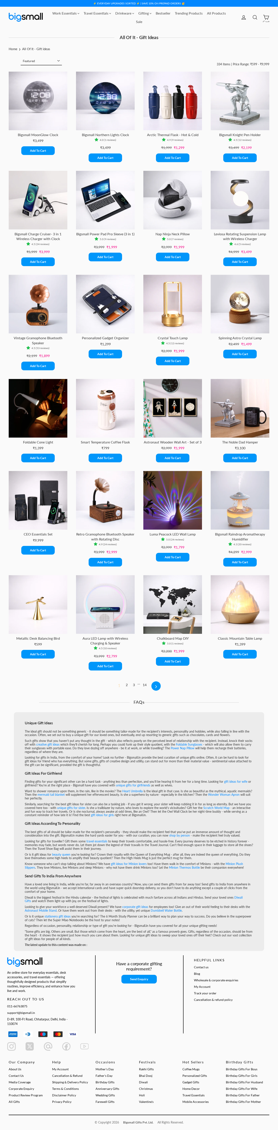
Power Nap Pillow (182, 748)
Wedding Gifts (105, 1095)
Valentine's (146, 1102)
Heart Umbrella (132, 791)
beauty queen (61, 854)
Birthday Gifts (105, 1082)
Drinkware (123, 13)
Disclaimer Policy (64, 1095)
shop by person (179, 835)
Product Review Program (26, 1095)
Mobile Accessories (195, 1102)
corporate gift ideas (135, 907)
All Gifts (14, 1102)
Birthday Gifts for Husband (244, 1082)
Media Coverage (20, 1082)
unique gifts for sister (71, 808)
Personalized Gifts (194, 1075)
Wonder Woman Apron (224, 794)
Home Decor (191, 1088)
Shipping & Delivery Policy (70, 1082)
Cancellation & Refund (67, 1075)
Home (13, 49)
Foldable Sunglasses (189, 744)
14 (145, 685)
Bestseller (163, 13)
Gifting (144, 13)
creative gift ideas (48, 744)
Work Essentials (65, 13)
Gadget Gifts (190, 1082)
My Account (202, 986)
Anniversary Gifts (107, 1088)
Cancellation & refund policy (213, 1000)
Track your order (205, 993)
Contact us (201, 967)
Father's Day (104, 1075)
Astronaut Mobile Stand (41, 910)
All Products (216, 13)
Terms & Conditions (65, 1088)
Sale (139, 22)
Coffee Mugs (191, 1069)
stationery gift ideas (58, 916)
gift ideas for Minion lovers (129, 864)
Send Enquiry (139, 979)
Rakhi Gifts (146, 1069)
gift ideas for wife (235, 781)
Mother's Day (105, 1069)
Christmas (146, 1088)
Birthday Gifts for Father (243, 1095)
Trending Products (189, 13)
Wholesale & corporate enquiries (216, 980)
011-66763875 (17, 1006)
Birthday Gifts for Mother (243, 1102)
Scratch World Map (216, 808)
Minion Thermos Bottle (184, 867)
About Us (15, 1069)
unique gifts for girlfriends (133, 785)
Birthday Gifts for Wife (241, 1088)
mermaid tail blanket (51, 794)
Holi (142, 1095)
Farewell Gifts (105, 1102)
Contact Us (16, 1075)
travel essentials (96, 841)
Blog (197, 973)
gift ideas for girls (102, 815)
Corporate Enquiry (21, 1088)
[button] (97, 140)
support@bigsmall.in (21, 1013)
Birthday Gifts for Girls (241, 1075)
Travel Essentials (96, 13)
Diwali (143, 1082)
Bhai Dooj (145, 1075)
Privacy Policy (61, 1102)
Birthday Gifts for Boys (241, 1069)
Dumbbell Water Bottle (166, 910)
